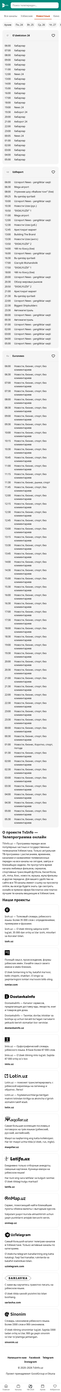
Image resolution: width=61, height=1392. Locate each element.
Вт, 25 (30, 24)
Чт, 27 (52, 24)
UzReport (17, 172)
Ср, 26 (41, 24)
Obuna (51, 1373)
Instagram (30, 1361)
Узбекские (27, 16)
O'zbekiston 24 (21, 35)
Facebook (34, 1357)
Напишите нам (17, 1357)
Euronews (18, 356)
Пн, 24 (19, 24)
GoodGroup (38, 1373)
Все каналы (10, 16)
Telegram (48, 1357)
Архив (7, 24)
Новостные (43, 16)
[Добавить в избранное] (53, 35)
